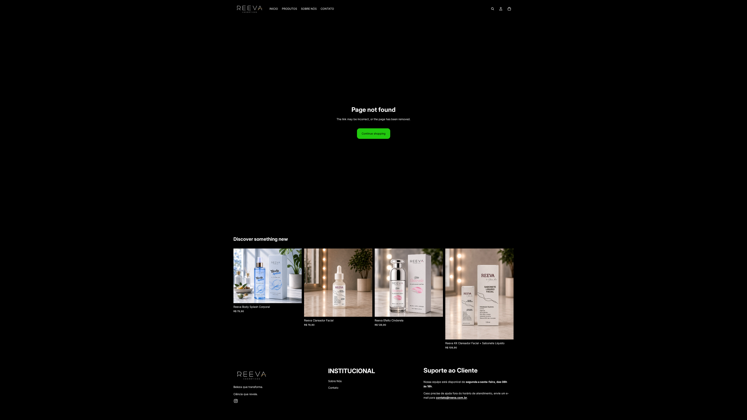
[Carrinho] (509, 8)
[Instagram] (235, 401)
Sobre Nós (335, 381)
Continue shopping (374, 133)
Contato (333, 387)
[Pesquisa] (492, 8)
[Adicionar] (295, 297)
